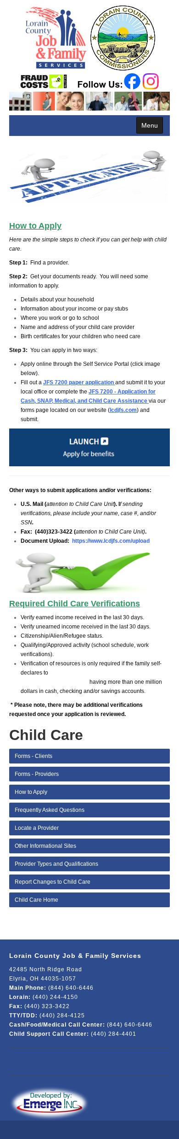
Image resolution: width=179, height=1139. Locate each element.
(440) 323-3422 (47, 1006)
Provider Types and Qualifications (56, 864)
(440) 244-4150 (55, 997)
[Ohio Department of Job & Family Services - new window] (43, 81)
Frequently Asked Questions (49, 810)
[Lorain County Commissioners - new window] (121, 36)
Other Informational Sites (45, 846)
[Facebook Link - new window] (132, 80)
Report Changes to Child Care (52, 882)
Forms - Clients (33, 756)
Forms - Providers (37, 774)
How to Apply (31, 792)
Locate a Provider (37, 828)
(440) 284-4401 (113, 1034)
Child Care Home (36, 900)
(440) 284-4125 (62, 1015)
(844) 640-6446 (71, 988)
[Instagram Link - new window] (150, 80)
